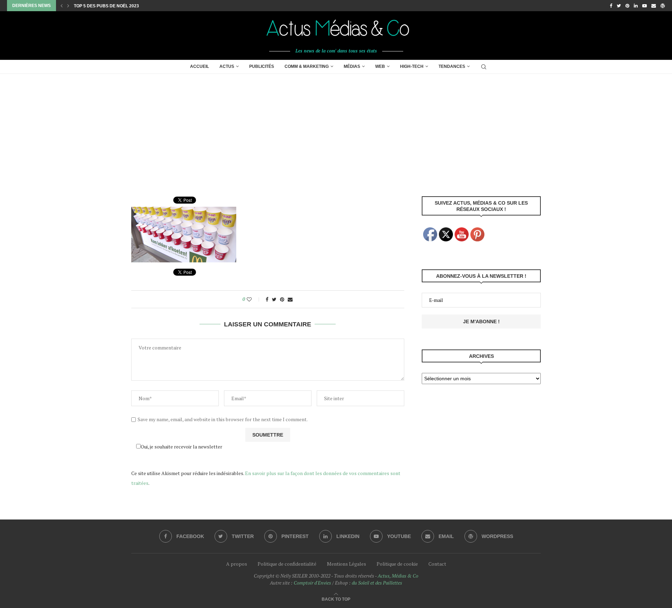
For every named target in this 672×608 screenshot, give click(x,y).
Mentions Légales (346, 563)
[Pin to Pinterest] (282, 299)
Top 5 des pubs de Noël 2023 (106, 5)
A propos (236, 563)
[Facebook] (611, 5)
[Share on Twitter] (274, 299)
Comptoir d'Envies (312, 582)
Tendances (452, 66)
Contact (437, 563)
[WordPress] (662, 5)
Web (380, 66)
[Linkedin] (636, 5)
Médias (352, 66)
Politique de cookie (397, 563)
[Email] (653, 5)
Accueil (199, 66)
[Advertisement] (336, 126)
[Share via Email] (290, 299)
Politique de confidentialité (287, 563)
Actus (226, 66)
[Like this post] (254, 299)
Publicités (261, 66)
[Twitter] (619, 5)
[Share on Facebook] (267, 299)
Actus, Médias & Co (398, 575)
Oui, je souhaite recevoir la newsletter (181, 446)
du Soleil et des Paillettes (377, 582)
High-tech (412, 66)
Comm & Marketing (307, 66)
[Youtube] (644, 5)
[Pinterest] (627, 5)
